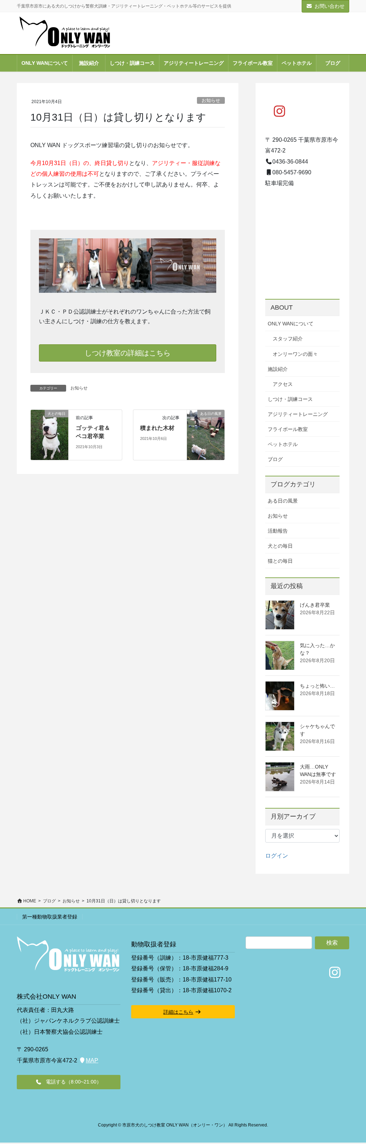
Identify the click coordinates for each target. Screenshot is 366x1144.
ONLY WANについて (290, 323)
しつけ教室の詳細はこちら (127, 353)
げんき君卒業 (315, 605)
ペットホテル (283, 444)
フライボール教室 (288, 429)
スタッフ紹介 (288, 338)
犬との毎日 (280, 546)
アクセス (283, 384)
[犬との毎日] (49, 424)
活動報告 (278, 531)
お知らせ (211, 100)
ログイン (276, 856)
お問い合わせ (330, 6)
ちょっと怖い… (317, 686)
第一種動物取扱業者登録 (49, 917)
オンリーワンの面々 (295, 354)
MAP (92, 1060)
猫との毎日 (280, 561)
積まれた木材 (157, 428)
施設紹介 (278, 369)
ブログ (275, 459)
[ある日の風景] (205, 434)
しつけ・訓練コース (290, 399)
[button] (68, 1082)
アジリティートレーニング (298, 414)
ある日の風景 (283, 501)
